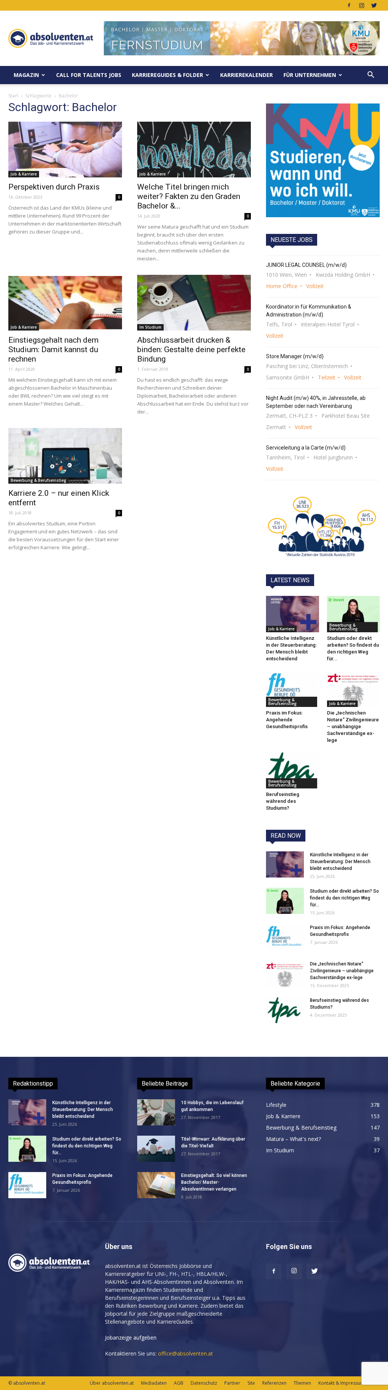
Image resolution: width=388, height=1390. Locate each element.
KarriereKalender (246, 74)
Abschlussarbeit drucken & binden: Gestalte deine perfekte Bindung (191, 349)
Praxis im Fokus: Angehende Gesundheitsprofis (287, 719)
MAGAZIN (26, 74)
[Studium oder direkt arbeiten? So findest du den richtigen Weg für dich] (353, 614)
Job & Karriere (24, 174)
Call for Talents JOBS (88, 74)
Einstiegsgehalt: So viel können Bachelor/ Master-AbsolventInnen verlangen (214, 1182)
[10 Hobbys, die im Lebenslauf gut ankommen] (156, 1112)
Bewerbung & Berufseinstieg (38, 480)
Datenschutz (204, 1383)
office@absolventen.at (185, 1353)
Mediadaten (154, 1383)
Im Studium (150, 327)
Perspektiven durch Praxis (54, 186)
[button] (370, 75)
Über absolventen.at (112, 1383)
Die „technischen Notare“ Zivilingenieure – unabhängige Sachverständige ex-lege (353, 726)
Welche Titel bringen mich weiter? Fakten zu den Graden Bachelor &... (188, 196)
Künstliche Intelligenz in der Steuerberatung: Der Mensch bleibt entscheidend (340, 861)
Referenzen (274, 1383)
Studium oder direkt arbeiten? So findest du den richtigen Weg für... (344, 898)
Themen (302, 1383)
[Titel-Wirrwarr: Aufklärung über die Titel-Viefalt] (156, 1149)
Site (251, 1383)
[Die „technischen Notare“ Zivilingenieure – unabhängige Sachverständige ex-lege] (353, 689)
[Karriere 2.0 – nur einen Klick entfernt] (65, 456)
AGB (178, 1383)
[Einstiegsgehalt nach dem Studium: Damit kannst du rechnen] (65, 303)
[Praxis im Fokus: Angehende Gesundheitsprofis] (292, 689)
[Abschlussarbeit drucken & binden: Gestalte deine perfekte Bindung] (194, 303)
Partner (232, 1383)
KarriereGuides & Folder (167, 74)
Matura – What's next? (293, 1138)
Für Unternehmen (309, 74)
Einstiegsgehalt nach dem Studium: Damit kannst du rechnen (53, 349)
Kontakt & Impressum (341, 1383)
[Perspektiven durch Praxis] (65, 149)
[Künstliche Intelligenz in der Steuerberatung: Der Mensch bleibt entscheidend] (292, 614)
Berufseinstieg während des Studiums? (282, 801)
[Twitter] (374, 5)
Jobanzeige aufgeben (130, 1337)
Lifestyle (276, 1104)
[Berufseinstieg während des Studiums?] (292, 770)
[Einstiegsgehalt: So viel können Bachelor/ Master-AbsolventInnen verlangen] (156, 1185)
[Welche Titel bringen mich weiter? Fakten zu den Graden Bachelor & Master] (194, 149)
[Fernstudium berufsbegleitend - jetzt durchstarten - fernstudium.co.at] (323, 160)
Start (13, 95)
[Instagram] (361, 5)
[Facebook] (349, 5)
